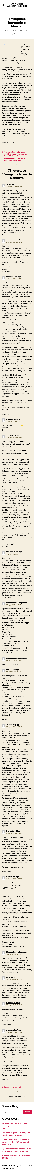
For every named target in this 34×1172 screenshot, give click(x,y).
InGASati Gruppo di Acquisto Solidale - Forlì (17, 5)
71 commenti (18, 34)
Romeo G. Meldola (12, 31)
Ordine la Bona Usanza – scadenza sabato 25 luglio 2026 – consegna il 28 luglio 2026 (17, 1141)
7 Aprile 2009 (27, 31)
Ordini (17, 14)
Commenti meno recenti (11, 1087)
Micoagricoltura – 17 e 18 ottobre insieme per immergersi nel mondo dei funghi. (17, 1125)
